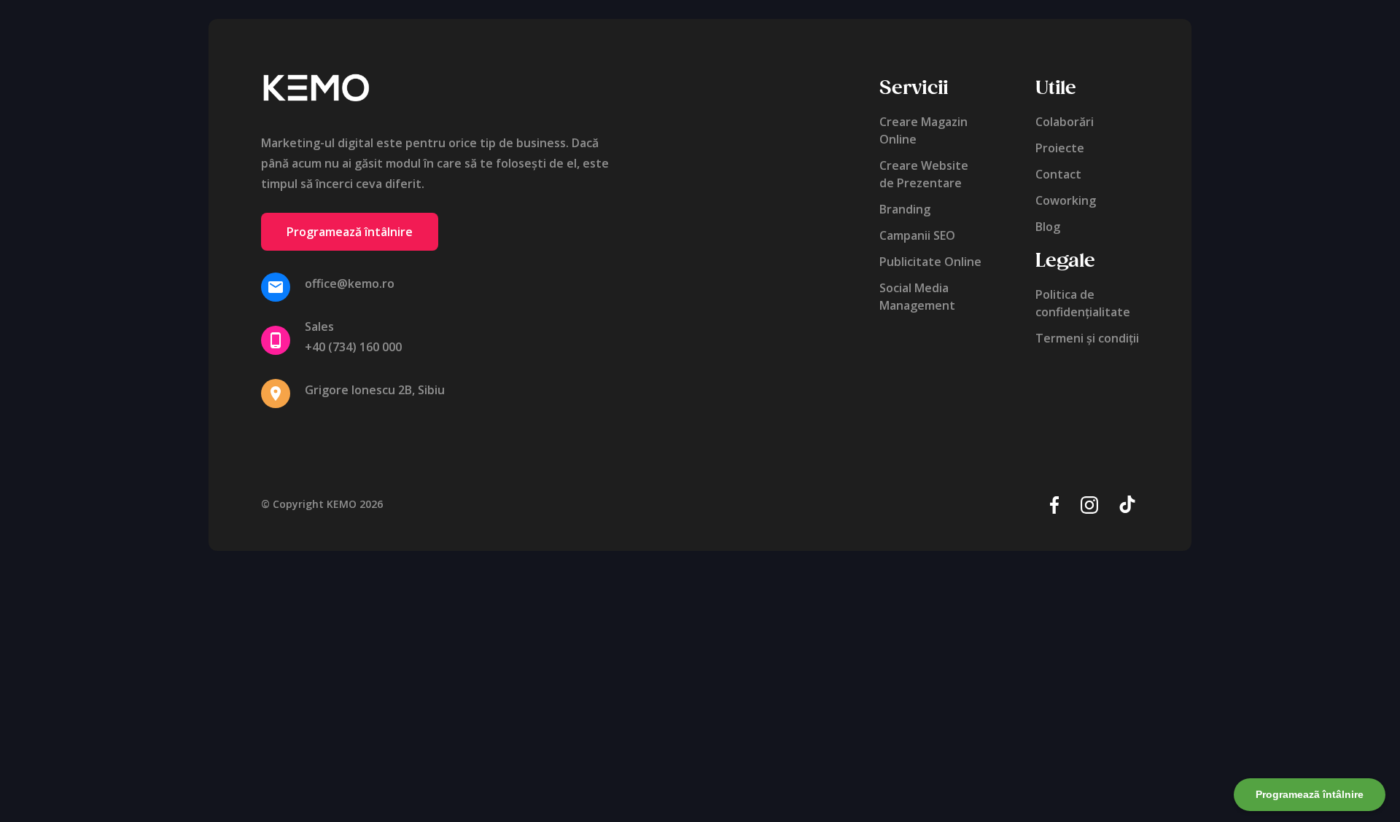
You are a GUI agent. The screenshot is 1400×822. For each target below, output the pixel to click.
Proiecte (1059, 148)
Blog (1047, 227)
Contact (1058, 174)
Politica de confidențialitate (1082, 303)
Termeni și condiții (1087, 338)
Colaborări (1064, 122)
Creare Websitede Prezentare (923, 174)
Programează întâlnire (350, 232)
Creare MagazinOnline (923, 130)
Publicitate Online (930, 262)
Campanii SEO (917, 235)
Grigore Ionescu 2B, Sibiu (375, 390)
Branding (904, 209)
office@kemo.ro (349, 283)
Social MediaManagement (917, 296)
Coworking (1065, 200)
